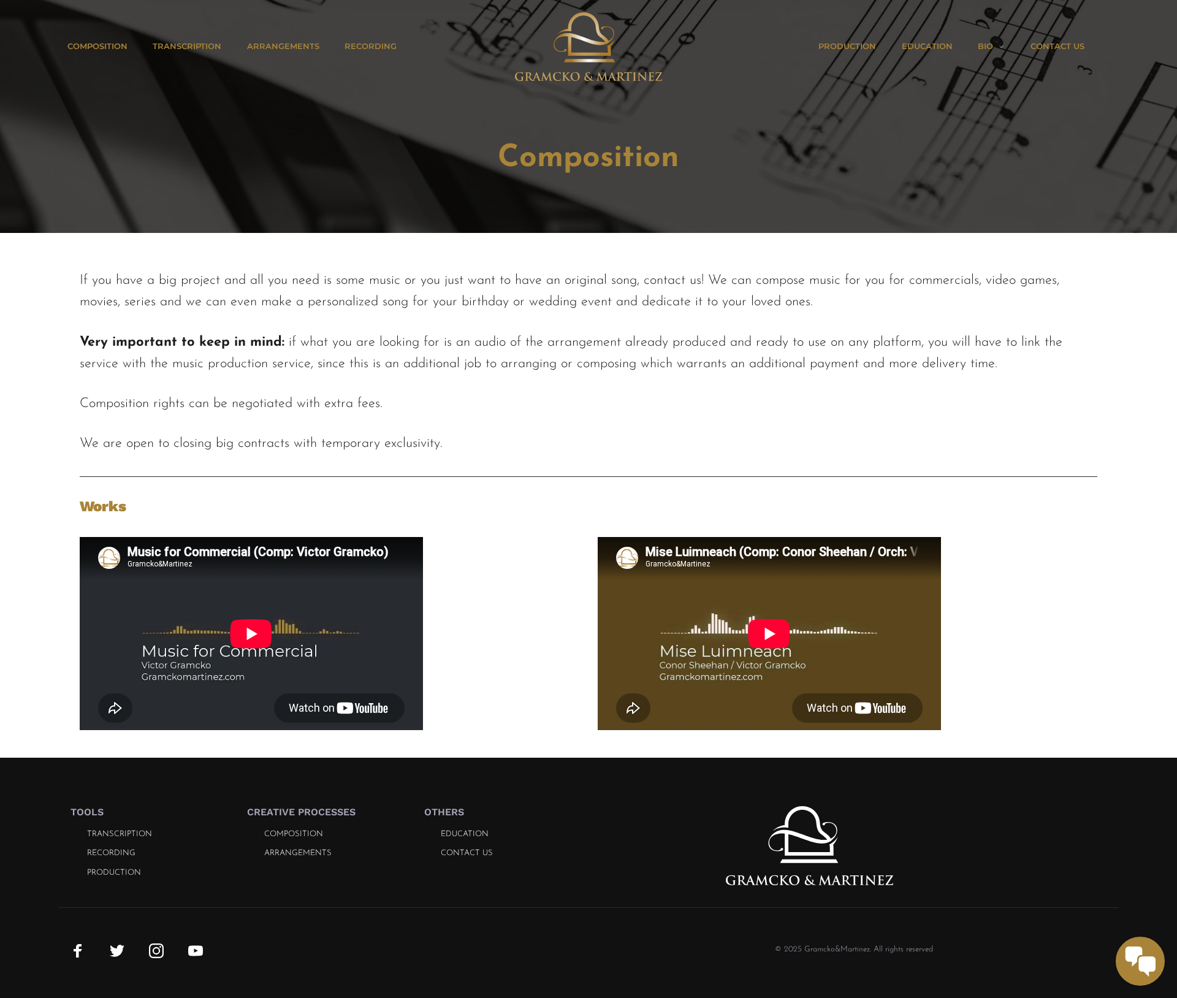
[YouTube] (195, 950)
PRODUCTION (114, 873)
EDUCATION (465, 834)
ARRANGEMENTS (298, 853)
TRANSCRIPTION (119, 834)
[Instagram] (156, 950)
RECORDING (111, 853)
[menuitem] (110, 46)
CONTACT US (467, 853)
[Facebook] (77, 950)
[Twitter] (117, 950)
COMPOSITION (293, 834)
